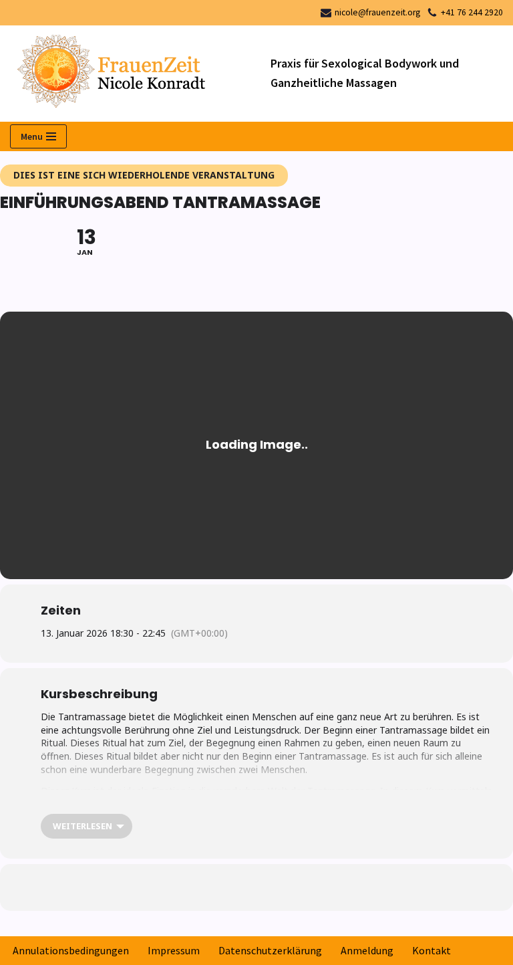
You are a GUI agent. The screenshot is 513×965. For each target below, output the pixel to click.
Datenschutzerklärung (270, 950)
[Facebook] (189, 887)
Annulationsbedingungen (71, 950)
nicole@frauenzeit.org (377, 12)
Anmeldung (367, 950)
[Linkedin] (223, 887)
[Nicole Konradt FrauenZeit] (130, 74)
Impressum (174, 950)
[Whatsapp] (256, 887)
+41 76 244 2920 (472, 12)
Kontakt (431, 950)
